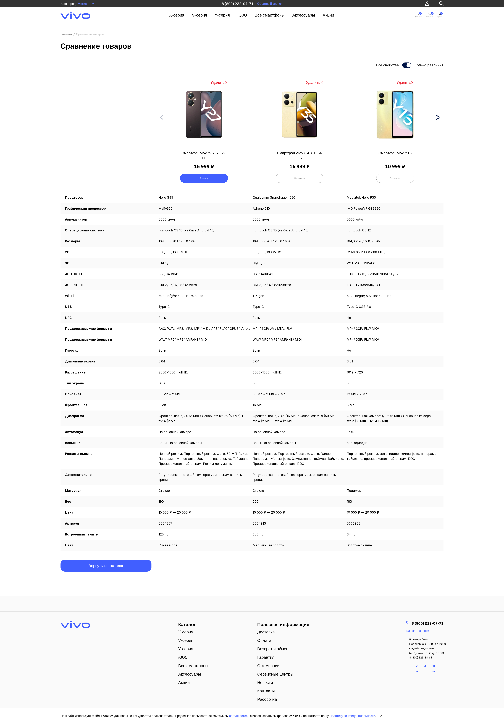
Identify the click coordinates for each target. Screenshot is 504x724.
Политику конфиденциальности (352, 716)
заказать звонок (417, 631)
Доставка (266, 631)
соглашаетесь (239, 716)
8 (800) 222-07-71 (238, 3)
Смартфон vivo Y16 (395, 153)
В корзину (204, 178)
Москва (83, 3)
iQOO (242, 15)
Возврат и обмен (272, 648)
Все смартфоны (270, 15)
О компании (268, 665)
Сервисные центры (275, 674)
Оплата (264, 640)
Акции (328, 15)
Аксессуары (303, 15)
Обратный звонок (269, 4)
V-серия (199, 15)
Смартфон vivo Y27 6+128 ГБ (204, 155)
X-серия (176, 15)
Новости (265, 682)
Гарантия (265, 657)
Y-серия (222, 15)
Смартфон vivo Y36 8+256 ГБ (299, 155)
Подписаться (299, 178)
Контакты (266, 690)
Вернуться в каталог (106, 565)
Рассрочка (267, 699)
